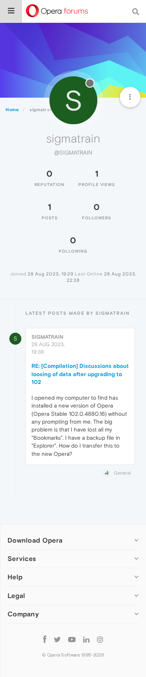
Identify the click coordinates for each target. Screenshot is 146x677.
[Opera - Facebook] (44, 639)
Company (23, 614)
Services (21, 558)
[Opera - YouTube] (71, 639)
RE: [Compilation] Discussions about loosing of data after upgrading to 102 (80, 374)
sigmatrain (47, 337)
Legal (16, 596)
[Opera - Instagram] (100, 639)
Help (14, 577)
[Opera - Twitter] (57, 639)
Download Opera (35, 540)
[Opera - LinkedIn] (86, 639)
